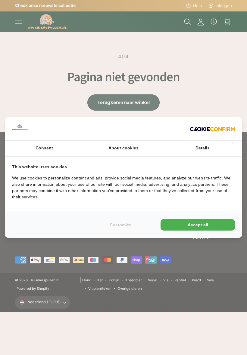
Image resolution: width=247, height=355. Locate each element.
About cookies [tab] (123, 147)
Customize (120, 224)
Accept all (198, 224)
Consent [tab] (44, 147)
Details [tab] (202, 147)
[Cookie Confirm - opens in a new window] (212, 129)
